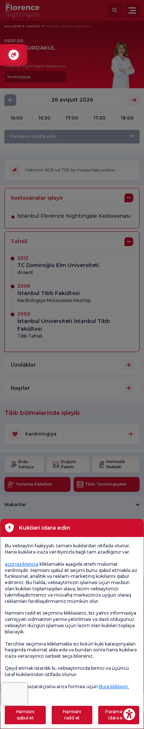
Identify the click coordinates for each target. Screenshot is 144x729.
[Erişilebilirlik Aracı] (129, 714)
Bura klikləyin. (114, 686)
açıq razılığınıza (21, 564)
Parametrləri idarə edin (118, 715)
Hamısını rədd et (72, 715)
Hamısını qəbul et (25, 715)
